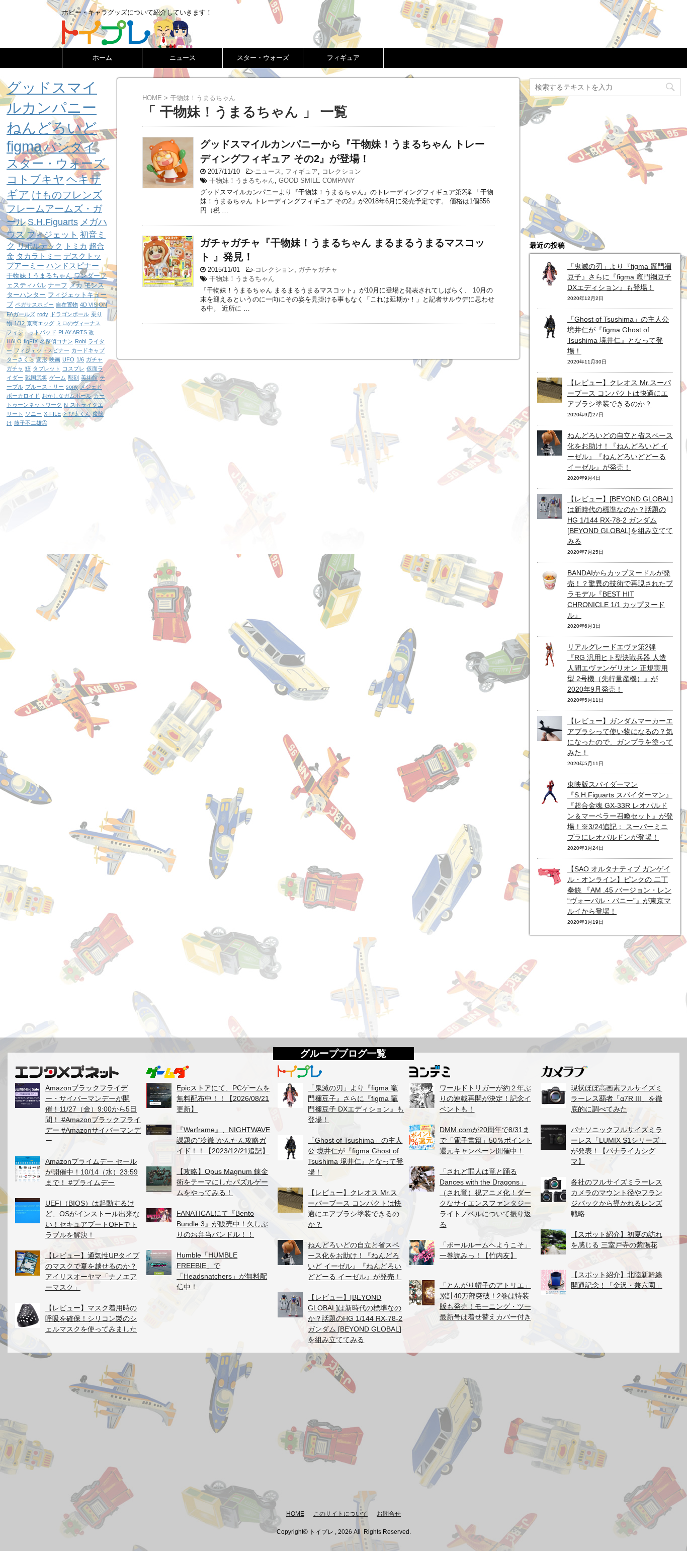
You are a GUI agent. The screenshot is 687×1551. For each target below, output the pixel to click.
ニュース (182, 57)
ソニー (33, 414)
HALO (14, 341)
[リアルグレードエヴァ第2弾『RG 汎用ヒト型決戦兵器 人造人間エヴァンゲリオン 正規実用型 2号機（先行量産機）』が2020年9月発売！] (549, 661)
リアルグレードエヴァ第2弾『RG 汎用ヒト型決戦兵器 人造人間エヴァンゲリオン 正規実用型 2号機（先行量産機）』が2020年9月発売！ (617, 668)
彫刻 (73, 378)
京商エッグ (40, 323)
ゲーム (57, 378)
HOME (295, 1513)
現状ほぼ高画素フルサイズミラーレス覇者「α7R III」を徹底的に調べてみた (616, 1098)
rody (42, 314)
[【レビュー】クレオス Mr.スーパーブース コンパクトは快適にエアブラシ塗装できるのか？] (549, 397)
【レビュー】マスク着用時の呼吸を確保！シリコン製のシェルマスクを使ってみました (91, 1318)
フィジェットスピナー (41, 350)
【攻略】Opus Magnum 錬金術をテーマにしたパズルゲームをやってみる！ (222, 1182)
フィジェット (52, 234)
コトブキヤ (35, 179)
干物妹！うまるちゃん (242, 180)
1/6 (80, 359)
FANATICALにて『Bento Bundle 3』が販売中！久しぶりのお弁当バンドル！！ (222, 1223)
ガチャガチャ (317, 269)
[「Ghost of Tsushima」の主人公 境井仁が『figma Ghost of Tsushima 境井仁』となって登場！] (549, 334)
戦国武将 (36, 378)
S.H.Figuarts (53, 222)
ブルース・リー (44, 387)
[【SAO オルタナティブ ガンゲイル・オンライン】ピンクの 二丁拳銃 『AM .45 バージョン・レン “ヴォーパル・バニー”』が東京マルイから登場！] (549, 883)
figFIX (31, 341)
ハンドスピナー (72, 265)
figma (24, 146)
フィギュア (343, 57)
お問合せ (389, 1513)
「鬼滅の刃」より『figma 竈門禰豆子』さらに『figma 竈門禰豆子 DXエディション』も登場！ (619, 276)
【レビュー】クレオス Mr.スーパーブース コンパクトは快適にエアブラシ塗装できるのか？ (619, 393)
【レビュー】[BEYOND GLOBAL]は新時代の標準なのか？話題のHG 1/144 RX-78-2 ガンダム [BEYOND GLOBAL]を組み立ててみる (620, 520)
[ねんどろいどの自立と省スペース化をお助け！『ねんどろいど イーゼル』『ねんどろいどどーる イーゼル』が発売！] (549, 450)
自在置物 (67, 305)
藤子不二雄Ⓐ (30, 423)
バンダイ (70, 147)
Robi (80, 341)
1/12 (19, 323)
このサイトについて (340, 1513)
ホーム (102, 57)
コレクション (341, 171)
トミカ (75, 246)
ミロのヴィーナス (78, 323)
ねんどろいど (52, 128)
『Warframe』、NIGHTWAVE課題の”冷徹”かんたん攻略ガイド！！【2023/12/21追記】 (223, 1140)
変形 (41, 359)
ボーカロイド (23, 396)
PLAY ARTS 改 (76, 332)
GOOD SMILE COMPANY (317, 180)
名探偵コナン (56, 341)
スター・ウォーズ (263, 57)
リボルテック (39, 246)
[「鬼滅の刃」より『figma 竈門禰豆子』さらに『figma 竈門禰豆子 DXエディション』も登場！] (549, 281)
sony (72, 387)
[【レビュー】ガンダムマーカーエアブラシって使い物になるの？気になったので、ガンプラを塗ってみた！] (549, 735)
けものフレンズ (67, 194)
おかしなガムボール (67, 396)
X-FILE (52, 414)
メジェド (91, 387)
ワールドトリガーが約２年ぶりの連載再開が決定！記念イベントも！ (485, 1098)
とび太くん (77, 414)
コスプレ (73, 368)
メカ (75, 285)
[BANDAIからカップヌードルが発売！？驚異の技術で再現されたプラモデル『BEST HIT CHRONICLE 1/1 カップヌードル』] (549, 587)
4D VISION (93, 305)
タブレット (46, 368)
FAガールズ (21, 314)
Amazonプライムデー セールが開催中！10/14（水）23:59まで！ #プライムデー (91, 1172)
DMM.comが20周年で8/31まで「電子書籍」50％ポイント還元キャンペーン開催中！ (486, 1140)
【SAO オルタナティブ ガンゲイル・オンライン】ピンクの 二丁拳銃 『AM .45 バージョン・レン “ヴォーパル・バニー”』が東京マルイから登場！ (619, 890)
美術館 (89, 378)
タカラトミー (38, 256)
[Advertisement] (343, 1430)
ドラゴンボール (69, 314)
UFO (68, 359)
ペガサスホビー (34, 305)
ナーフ (57, 285)
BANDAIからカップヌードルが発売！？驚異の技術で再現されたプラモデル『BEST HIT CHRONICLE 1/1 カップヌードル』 (620, 594)
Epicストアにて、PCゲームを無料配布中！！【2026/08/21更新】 (223, 1098)
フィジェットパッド (31, 332)
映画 (54, 359)
